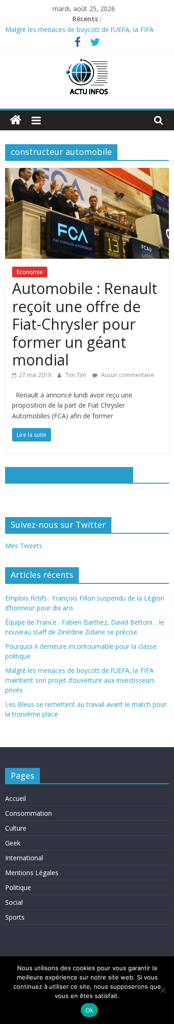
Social (14, 902)
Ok (89, 1010)
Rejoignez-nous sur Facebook (69, 474)
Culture (15, 828)
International (24, 857)
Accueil (15, 798)
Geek (12, 842)
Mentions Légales (31, 872)
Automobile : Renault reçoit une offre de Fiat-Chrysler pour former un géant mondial (84, 324)
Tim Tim (76, 375)
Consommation (28, 813)
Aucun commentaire (127, 375)
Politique (18, 887)
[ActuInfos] (15, 120)
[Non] (162, 990)
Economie (30, 272)
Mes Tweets (23, 545)
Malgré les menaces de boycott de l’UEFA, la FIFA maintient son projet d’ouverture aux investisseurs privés (80, 680)
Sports (15, 917)
